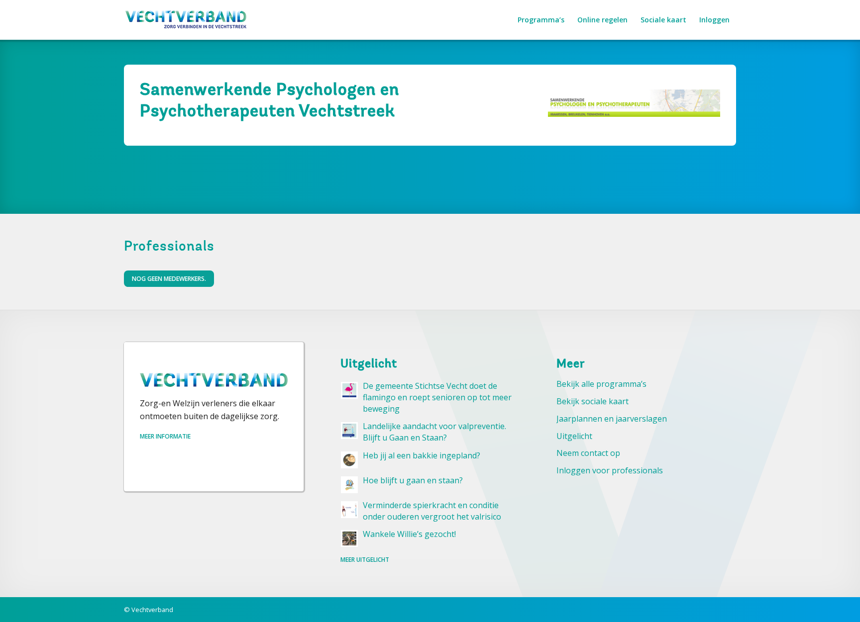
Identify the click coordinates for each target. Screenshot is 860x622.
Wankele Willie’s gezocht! (409, 534)
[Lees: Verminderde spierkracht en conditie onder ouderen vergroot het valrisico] (349, 510)
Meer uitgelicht (364, 559)
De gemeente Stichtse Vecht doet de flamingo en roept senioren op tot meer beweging (437, 397)
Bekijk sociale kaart (592, 401)
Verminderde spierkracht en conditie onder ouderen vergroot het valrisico (432, 511)
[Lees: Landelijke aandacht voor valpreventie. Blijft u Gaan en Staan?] (349, 431)
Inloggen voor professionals (609, 470)
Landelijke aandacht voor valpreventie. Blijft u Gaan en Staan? (434, 432)
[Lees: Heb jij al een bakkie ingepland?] (349, 460)
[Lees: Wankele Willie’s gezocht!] (349, 538)
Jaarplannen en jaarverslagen (611, 418)
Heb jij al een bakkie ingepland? (421, 455)
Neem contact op (588, 452)
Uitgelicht (574, 436)
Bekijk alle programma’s (601, 383)
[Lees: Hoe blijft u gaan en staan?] (349, 485)
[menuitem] (541, 20)
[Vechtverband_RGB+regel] (186, 20)
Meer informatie (165, 436)
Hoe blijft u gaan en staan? (413, 480)
